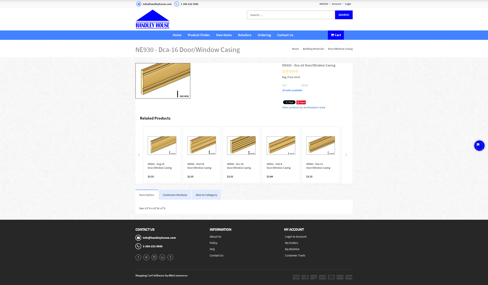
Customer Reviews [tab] (175, 195)
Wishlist (323, 4)
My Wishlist (292, 249)
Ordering (264, 35)
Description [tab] (146, 195)
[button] (139, 155)
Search (344, 15)
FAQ (212, 249)
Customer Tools (295, 255)
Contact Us (285, 35)
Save (302, 102)
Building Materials (313, 48)
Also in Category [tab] (206, 195)
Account (336, 4)
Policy (213, 243)
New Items (224, 35)
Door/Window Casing (340, 48)
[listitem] (162, 154)
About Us (215, 236)
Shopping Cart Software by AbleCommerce (161, 275)
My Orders (291, 243)
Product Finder (199, 35)
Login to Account (296, 236)
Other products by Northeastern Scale (303, 107)
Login (348, 4)
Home (177, 35)
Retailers (244, 35)
